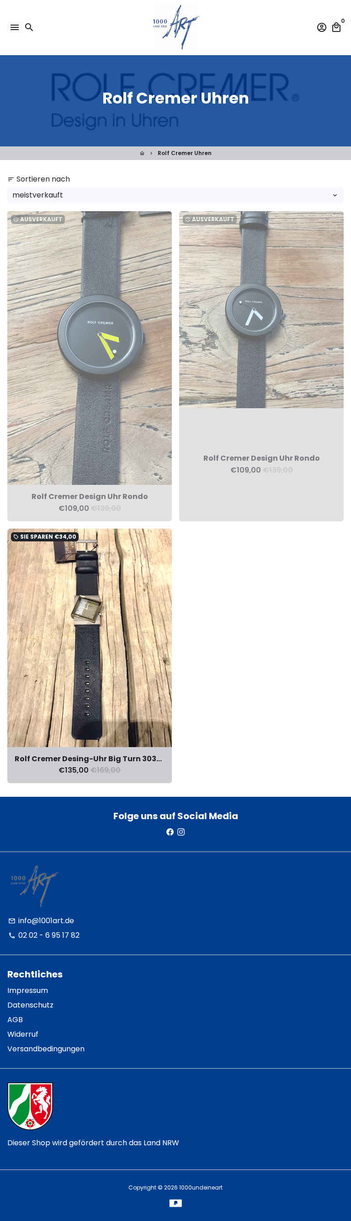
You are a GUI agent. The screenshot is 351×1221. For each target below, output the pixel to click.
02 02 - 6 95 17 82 (44, 935)
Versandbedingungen (46, 1049)
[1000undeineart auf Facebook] (170, 832)
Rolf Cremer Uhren (185, 153)
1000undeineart (201, 1187)
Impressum (27, 990)
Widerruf (22, 1034)
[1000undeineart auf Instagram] (181, 832)
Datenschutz (30, 1005)
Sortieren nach (38, 179)
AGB (15, 1019)
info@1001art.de (41, 920)
